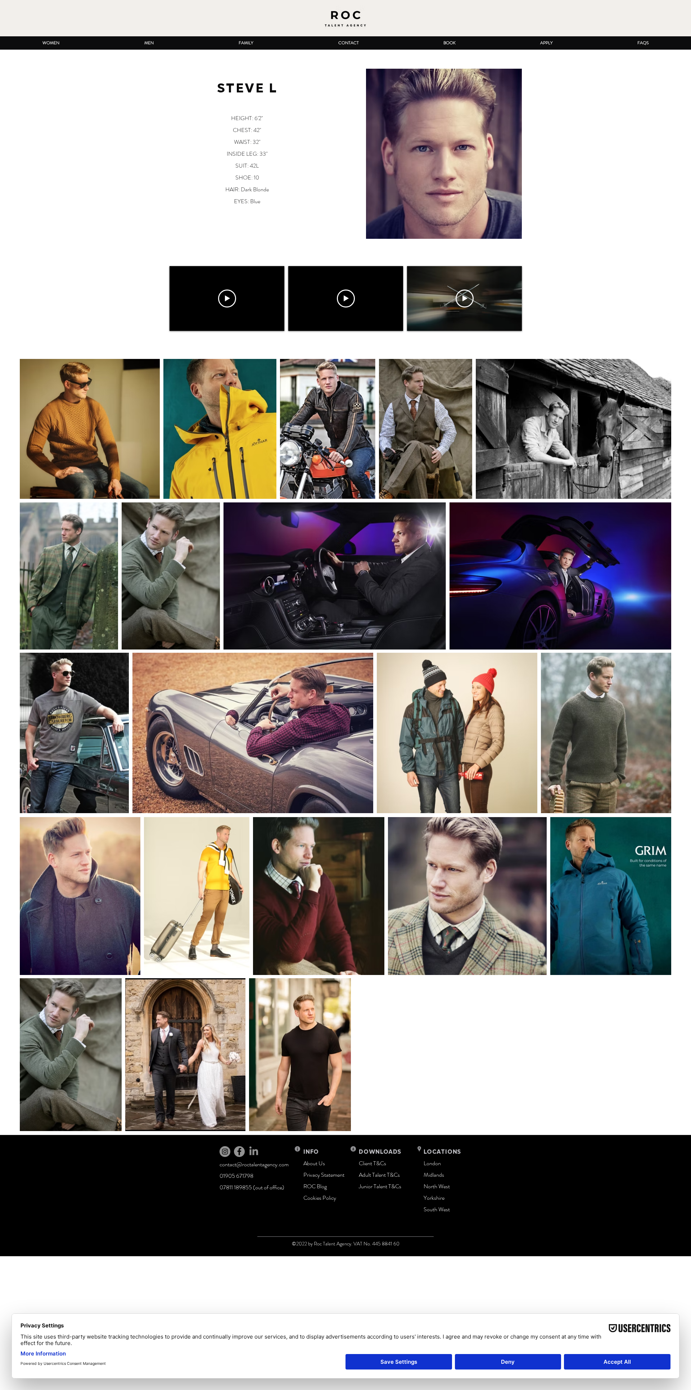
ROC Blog (315, 1186)
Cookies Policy (319, 1198)
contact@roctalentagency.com (254, 1164)
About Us (314, 1163)
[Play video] (227, 298)
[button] (50, 43)
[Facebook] (239, 1151)
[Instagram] (225, 1151)
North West (437, 1186)
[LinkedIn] (253, 1151)
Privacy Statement (323, 1175)
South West (437, 1209)
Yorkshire (434, 1198)
